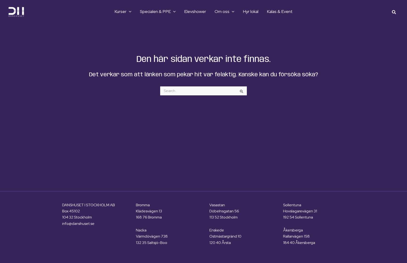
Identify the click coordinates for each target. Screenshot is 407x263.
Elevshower (195, 11)
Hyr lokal (250, 11)
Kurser (120, 11)
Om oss (222, 11)
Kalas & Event (280, 11)
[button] (128, 11)
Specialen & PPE (155, 11)
